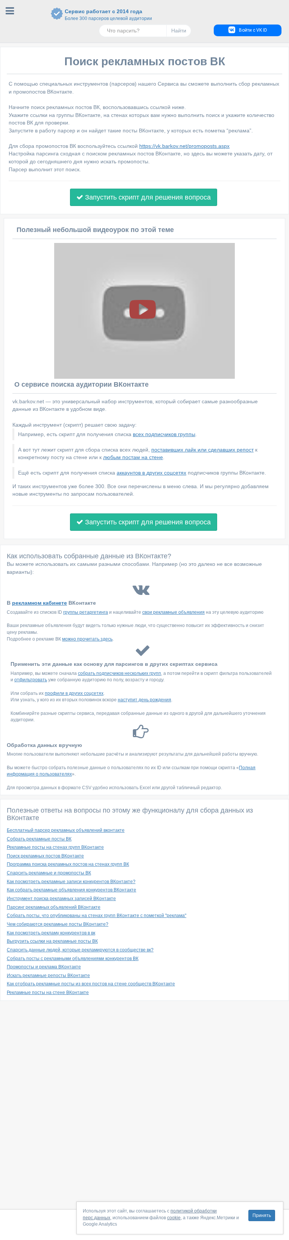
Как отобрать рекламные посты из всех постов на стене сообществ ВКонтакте (91, 983)
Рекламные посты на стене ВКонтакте (48, 992)
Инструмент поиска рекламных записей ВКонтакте (61, 898)
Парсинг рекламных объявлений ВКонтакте (53, 907)
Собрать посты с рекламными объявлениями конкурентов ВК (72, 958)
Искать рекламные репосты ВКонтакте (48, 975)
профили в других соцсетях (74, 693)
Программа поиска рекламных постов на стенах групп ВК (68, 864)
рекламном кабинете (39, 603)
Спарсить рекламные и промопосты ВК (49, 873)
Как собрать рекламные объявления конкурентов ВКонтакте (71, 890)
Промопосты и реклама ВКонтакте (44, 967)
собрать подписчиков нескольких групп (119, 673)
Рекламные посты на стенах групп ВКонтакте (55, 847)
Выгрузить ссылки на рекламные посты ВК (52, 941)
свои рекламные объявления (173, 612)
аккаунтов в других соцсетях (151, 473)
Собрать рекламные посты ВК (39, 839)
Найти (178, 31)
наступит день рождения (144, 699)
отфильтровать (30, 679)
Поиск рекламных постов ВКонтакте (45, 856)
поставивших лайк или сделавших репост (202, 450)
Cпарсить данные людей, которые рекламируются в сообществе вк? (80, 950)
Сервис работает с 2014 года (103, 14)
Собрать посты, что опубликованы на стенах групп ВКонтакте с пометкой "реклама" (96, 915)
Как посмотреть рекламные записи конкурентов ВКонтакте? (71, 881)
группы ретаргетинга (85, 612)
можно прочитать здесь (87, 639)
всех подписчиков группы (164, 434)
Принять (261, 1215)
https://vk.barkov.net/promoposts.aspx (184, 146)
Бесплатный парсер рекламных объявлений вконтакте (66, 830)
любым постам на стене (133, 457)
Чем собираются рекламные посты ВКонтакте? (57, 924)
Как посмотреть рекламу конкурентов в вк (51, 933)
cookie (174, 1217)
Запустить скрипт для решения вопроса (147, 197)
